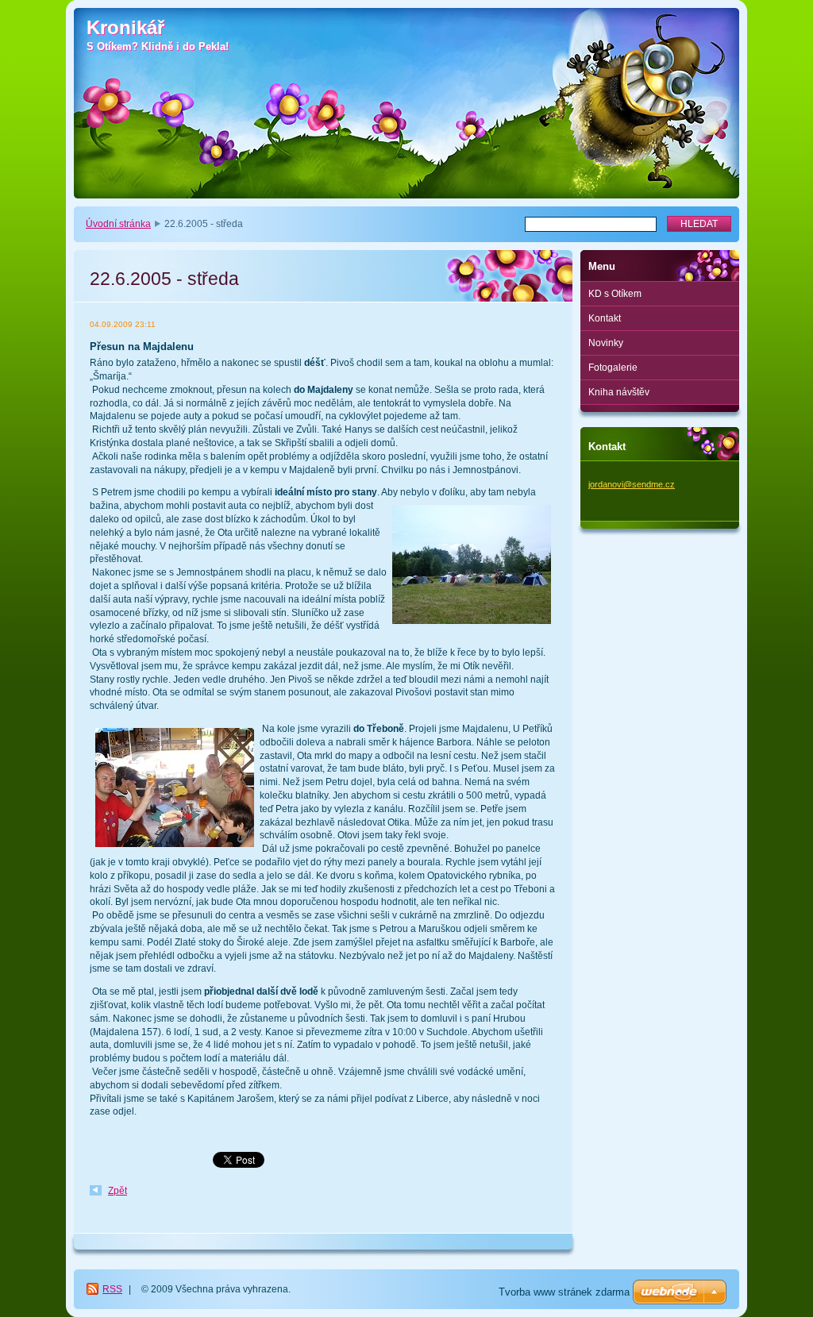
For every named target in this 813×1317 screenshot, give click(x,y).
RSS (112, 1289)
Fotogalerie (613, 367)
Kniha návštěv (618, 392)
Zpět (117, 1190)
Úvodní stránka (118, 223)
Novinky (605, 343)
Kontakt (604, 318)
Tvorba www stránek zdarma (564, 1292)
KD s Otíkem (615, 293)
